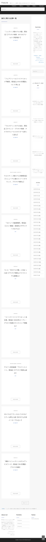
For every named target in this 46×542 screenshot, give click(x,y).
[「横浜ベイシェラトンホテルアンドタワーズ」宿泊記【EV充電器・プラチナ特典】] (15, 481)
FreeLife (20, 539)
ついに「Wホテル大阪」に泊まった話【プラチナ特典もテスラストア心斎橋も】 (15, 273)
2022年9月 (35, 189)
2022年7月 (35, 195)
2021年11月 (36, 222)
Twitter (40, 55)
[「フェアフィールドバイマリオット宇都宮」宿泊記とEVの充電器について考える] (15, 99)
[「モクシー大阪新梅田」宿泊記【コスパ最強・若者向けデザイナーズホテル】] (15, 243)
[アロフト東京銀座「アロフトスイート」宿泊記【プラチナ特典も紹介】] (15, 387)
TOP (43, 538)
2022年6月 (35, 199)
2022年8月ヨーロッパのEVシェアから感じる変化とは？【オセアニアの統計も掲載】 (37, 103)
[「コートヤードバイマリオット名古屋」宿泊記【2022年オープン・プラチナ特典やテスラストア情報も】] (15, 340)
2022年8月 (35, 192)
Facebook (38, 57)
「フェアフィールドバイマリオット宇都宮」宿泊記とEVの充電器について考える (15, 81)
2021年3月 (35, 248)
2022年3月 (35, 209)
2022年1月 (35, 215)
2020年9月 (35, 268)
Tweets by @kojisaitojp (35, 518)
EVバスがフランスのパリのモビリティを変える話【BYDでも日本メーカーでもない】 (15, 417)
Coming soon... (19, 520)
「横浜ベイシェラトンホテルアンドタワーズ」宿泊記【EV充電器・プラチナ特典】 (15, 464)
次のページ (25, 502)
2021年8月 (35, 232)
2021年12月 (36, 219)
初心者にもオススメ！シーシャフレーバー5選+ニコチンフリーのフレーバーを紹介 (37, 171)
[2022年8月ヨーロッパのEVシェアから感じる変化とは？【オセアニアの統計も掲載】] (38, 94)
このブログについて (40, 58)
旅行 (14, 40)
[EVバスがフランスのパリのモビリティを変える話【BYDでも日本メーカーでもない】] (15, 434)
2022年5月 (35, 202)
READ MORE (15, 63)
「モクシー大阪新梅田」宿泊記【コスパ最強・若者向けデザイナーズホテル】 (15, 226)
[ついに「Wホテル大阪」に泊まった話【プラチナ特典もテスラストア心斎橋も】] (15, 290)
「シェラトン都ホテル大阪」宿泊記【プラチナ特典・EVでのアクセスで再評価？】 (15, 34)
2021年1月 (35, 255)
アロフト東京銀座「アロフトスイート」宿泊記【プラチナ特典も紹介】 (15, 370)
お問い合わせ (41, 62)
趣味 (16, 40)
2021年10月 (36, 225)
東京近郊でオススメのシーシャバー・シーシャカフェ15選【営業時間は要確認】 (37, 153)
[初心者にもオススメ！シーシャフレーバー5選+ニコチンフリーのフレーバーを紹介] (38, 162)
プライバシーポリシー (39, 60)
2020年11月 (36, 262)
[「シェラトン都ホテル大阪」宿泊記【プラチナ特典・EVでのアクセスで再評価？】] (15, 52)
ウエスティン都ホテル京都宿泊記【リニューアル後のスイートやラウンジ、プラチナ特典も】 (15, 179)
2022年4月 (35, 205)
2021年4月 (35, 245)
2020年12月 (36, 258)
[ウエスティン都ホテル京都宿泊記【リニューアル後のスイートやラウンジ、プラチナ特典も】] (15, 196)
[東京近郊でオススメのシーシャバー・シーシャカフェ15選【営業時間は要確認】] (38, 145)
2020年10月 (36, 265)
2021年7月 (35, 235)
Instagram (36, 55)
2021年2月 (35, 252)
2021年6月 (35, 238)
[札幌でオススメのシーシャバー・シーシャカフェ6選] (38, 129)
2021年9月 (35, 229)
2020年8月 (35, 272)
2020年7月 (35, 275)
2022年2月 (35, 212)
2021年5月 (35, 242)
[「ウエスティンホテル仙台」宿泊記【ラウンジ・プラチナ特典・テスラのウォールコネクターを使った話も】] (15, 149)
